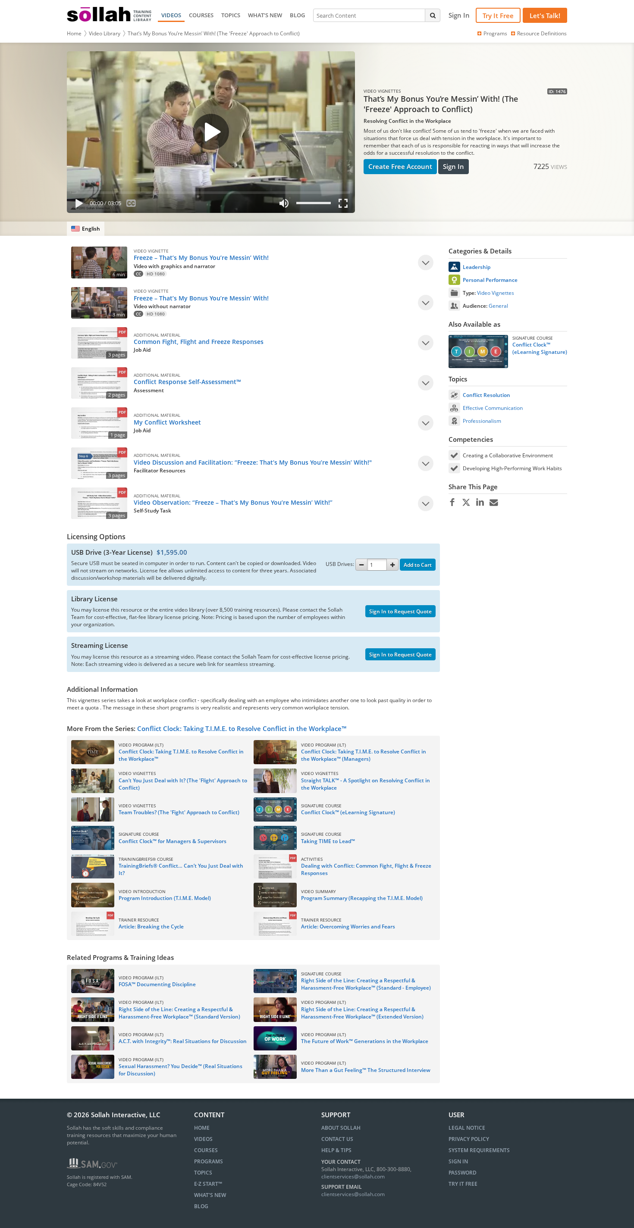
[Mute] (283, 205)
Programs (495, 33)
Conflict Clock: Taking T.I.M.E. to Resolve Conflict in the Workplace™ (241, 728)
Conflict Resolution (486, 395)
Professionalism (482, 421)
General (498, 305)
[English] (85, 229)
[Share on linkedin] (480, 502)
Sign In (453, 166)
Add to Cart (418, 565)
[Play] (77, 205)
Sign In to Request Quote (400, 611)
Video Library (104, 33)
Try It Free (498, 15)
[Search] (432, 15)
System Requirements (479, 1150)
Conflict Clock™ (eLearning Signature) (539, 348)
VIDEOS (171, 15)
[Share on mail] (493, 502)
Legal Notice (467, 1127)
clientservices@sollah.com (353, 1176)
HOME (202, 1127)
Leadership (476, 267)
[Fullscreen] (345, 205)
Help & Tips (336, 1150)
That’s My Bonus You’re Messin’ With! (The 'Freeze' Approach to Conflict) (214, 33)
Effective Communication (493, 408)
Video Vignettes (495, 293)
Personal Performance (490, 280)
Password (463, 1172)
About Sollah (341, 1127)
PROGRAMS (208, 1161)
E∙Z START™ (208, 1183)
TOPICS (230, 15)
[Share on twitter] (466, 502)
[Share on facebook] (452, 502)
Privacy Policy (469, 1139)
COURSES (201, 15)
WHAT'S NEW (265, 15)
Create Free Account (400, 166)
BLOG (297, 15)
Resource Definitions (542, 33)
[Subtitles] (131, 205)
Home (74, 33)
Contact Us (337, 1139)
